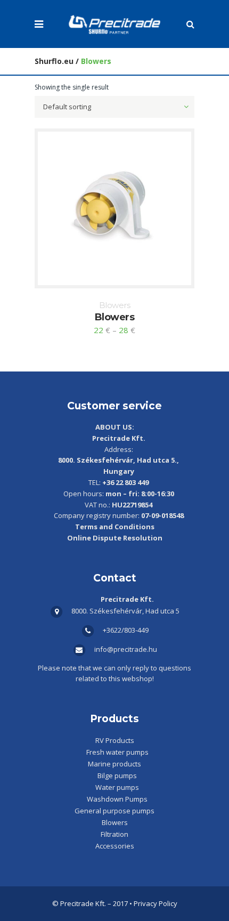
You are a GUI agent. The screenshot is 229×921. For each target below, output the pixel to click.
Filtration (114, 834)
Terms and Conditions (114, 526)
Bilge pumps (117, 775)
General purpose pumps (114, 810)
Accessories (114, 846)
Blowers (114, 305)
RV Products (114, 740)
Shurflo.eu (54, 61)
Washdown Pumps (117, 799)
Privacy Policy (155, 903)
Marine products (114, 764)
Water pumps (117, 787)
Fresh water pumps (117, 752)
